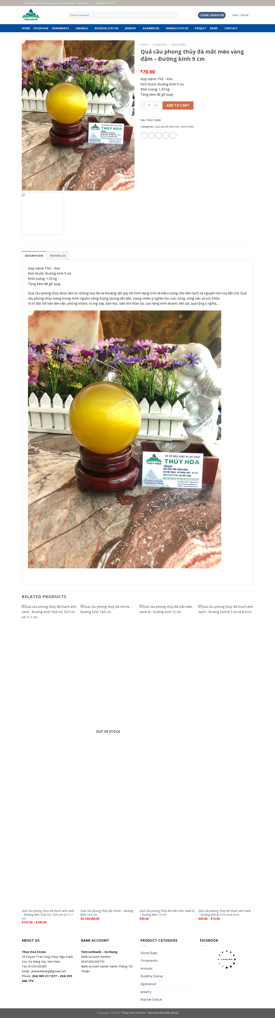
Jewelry (130, 28)
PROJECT (200, 28)
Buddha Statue (106, 28)
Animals (82, 28)
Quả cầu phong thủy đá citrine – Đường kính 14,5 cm (107, 912)
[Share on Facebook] (144, 135)
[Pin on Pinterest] (166, 135)
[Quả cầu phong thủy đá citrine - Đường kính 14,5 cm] (108, 755)
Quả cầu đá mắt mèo (167, 126)
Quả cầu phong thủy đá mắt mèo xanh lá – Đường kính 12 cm (167, 912)
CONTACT (231, 28)
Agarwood (151, 28)
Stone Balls (178, 44)
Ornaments (60, 28)
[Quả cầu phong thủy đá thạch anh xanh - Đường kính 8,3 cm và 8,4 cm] (225, 755)
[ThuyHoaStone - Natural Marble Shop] (42, 15)
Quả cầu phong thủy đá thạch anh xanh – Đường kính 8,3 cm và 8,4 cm (224, 912)
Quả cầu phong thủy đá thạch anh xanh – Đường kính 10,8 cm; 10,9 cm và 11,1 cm (48, 914)
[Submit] (174, 15)
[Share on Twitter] (151, 135)
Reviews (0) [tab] (57, 255)
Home (144, 44)
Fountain (41, 28)
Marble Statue (177, 28)
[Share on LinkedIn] (173, 135)
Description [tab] (34, 255)
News (214, 28)
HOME (26, 28)
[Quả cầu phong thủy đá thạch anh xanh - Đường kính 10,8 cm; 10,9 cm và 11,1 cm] (49, 755)
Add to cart (177, 105)
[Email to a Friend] (158, 135)
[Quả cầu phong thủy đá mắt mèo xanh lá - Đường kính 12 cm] (167, 755)
